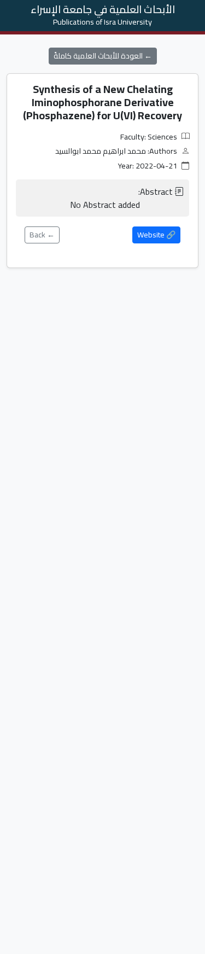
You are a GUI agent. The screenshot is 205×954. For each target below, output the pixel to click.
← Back (42, 235)
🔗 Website (156, 235)
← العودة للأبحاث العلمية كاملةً (103, 56)
